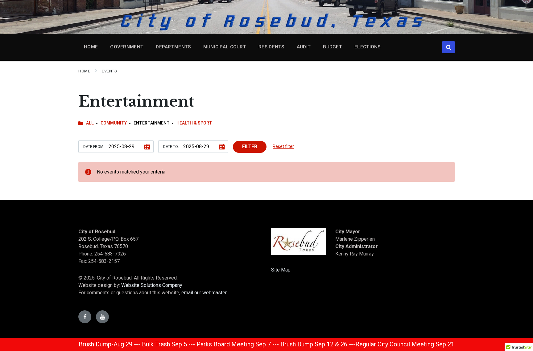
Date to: (171, 147)
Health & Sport (194, 122)
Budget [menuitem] (332, 47)
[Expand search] (448, 47)
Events (109, 71)
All (90, 122)
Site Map (281, 270)
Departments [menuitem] (173, 47)
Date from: (93, 147)
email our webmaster (203, 293)
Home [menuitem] (91, 47)
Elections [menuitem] (367, 47)
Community (114, 122)
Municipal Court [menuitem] (224, 47)
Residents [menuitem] (271, 47)
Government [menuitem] (126, 47)
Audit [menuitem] (304, 47)
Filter (249, 146)
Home (84, 71)
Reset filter (283, 146)
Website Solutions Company (151, 285)
